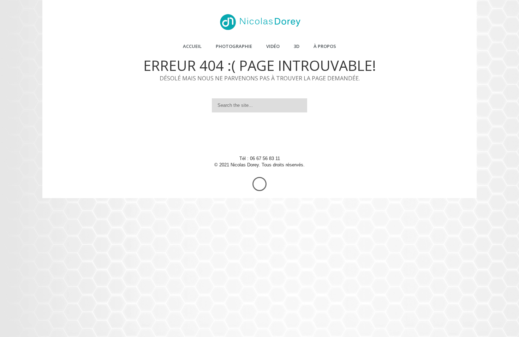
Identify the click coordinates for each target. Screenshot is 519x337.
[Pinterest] (251, 138)
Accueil (192, 46)
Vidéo (273, 46)
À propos (325, 46)
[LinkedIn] (268, 138)
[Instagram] (286, 138)
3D (296, 46)
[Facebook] (233, 138)
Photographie (234, 46)
